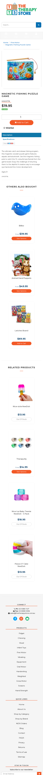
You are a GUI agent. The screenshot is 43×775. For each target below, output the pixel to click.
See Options (21, 238)
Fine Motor (15, 43)
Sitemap (21, 757)
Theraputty (21, 459)
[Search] (38, 25)
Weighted (21, 676)
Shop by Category (21, 714)
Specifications (8, 139)
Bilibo (21, 226)
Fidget (21, 633)
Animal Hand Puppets (21, 278)
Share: (5, 143)
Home (5, 43)
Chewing (21, 638)
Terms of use (21, 752)
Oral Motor (21, 667)
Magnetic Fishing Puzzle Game (18, 45)
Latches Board (21, 331)
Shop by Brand (21, 719)
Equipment (21, 662)
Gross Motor (21, 681)
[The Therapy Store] (21, 9)
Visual (21, 643)
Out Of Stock (21, 419)
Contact (21, 733)
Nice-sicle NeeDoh (21, 406)
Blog (21, 728)
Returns (21, 747)
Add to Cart (22, 122)
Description (7, 135)
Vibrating (21, 657)
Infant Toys (21, 648)
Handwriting (21, 671)
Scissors (21, 686)
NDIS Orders (21, 723)
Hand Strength (21, 690)
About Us (21, 709)
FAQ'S (21, 738)
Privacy (21, 743)
